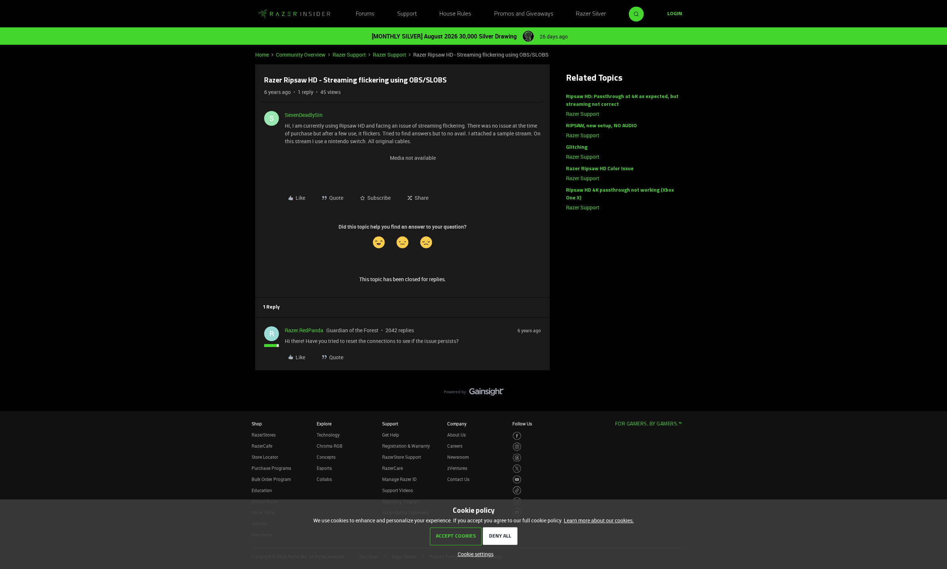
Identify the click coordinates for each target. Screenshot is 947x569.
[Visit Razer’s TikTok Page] (517, 490)
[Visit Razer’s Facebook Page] (517, 436)
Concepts (326, 457)
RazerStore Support (401, 457)
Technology (328, 435)
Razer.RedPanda (304, 330)
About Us (456, 435)
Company (456, 424)
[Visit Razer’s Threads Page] (517, 457)
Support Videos (397, 490)
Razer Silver (591, 14)
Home (262, 54)
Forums (365, 14)
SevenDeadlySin (304, 114)
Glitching (576, 147)
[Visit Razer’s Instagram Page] (517, 446)
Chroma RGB (330, 446)
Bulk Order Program (271, 479)
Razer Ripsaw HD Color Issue (600, 168)
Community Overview (301, 54)
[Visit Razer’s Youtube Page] (517, 479)
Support (407, 14)
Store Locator (265, 457)
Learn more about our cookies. (599, 520)
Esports (324, 468)
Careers (454, 446)
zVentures (457, 468)
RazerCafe (262, 446)
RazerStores (264, 435)
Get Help (390, 435)
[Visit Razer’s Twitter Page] (517, 468)
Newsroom (458, 457)
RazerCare (392, 468)
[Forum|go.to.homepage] (294, 14)
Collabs (324, 479)
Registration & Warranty (406, 446)
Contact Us (458, 479)
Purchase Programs (271, 468)
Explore (324, 424)
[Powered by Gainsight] (473, 393)
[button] (674, 14)
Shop (257, 424)
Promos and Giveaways (523, 14)
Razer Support (349, 54)
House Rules (455, 14)
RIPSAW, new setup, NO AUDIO (601, 126)
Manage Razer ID (399, 479)
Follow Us (522, 424)
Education (262, 490)
